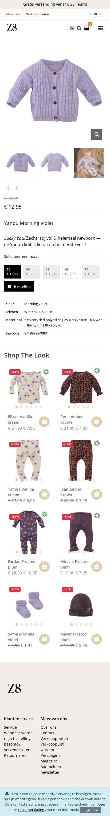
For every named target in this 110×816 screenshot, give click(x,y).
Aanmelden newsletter (51, 769)
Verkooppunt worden (52, 747)
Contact (47, 732)
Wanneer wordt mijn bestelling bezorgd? (18, 738)
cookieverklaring (31, 809)
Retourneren (15, 755)
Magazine (13, 14)
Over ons (49, 727)
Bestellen (22, 286)
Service (10, 727)
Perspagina (51, 755)
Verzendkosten (17, 749)
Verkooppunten (37, 14)
